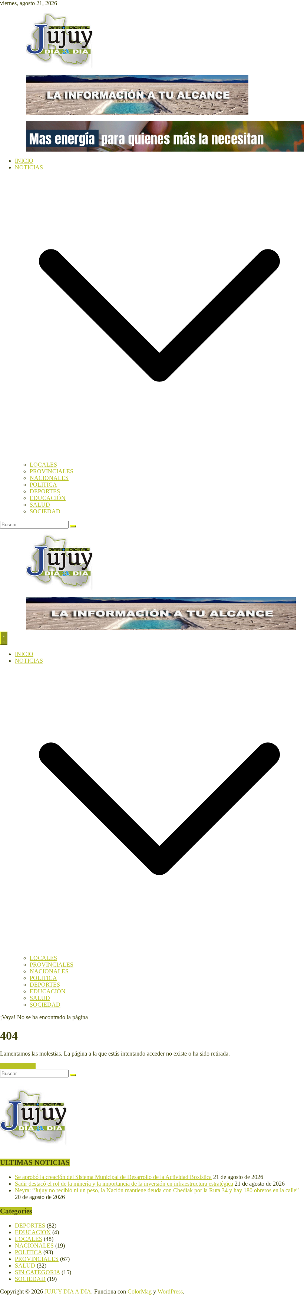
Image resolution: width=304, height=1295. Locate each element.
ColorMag (140, 1291)
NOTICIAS (29, 167)
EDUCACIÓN (48, 498)
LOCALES (43, 464)
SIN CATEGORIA (37, 1272)
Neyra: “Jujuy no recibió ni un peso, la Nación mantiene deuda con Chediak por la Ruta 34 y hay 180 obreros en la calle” (157, 1190)
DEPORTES (45, 491)
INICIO (24, 161)
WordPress (170, 1291)
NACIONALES (49, 478)
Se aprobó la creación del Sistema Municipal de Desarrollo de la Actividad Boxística (113, 1177)
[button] (159, 458)
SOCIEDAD (45, 511)
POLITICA (43, 484)
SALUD (40, 504)
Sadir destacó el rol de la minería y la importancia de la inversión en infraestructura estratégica (124, 1183)
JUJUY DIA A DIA (67, 1291)
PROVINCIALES (51, 471)
